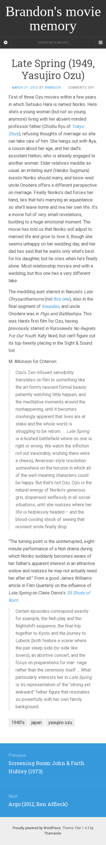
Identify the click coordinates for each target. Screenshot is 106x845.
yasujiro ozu (60, 722)
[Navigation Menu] (100, 42)
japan (36, 722)
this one (62, 299)
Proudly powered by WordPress (37, 828)
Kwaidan (50, 306)
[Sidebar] (5, 42)
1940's (18, 722)
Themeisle (52, 833)
